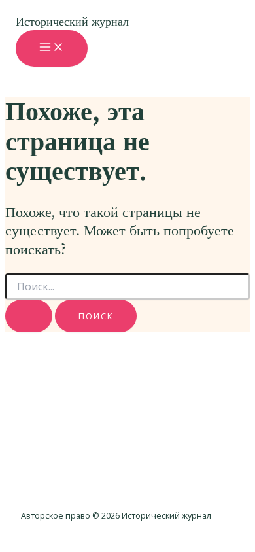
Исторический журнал (72, 21)
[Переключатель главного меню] (52, 48)
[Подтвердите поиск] (28, 316)
